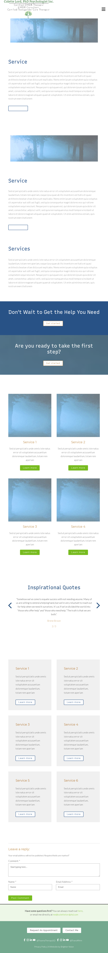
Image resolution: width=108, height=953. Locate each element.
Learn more (18, 108)
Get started (53, 323)
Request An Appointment (44, 930)
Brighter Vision (67, 946)
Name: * (12, 881)
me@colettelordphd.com (65, 914)
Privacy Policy (40, 946)
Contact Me (71, 930)
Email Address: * (64, 881)
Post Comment (20, 898)
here (80, 910)
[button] (10, 606)
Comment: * (14, 860)
